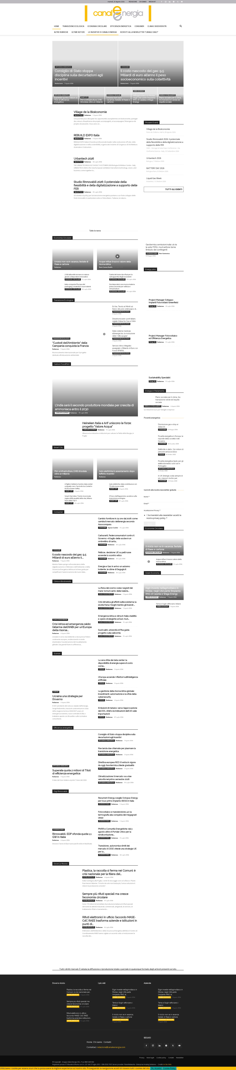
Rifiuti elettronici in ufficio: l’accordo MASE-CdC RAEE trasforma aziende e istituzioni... (79, 1015)
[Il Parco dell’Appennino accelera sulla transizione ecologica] (102, 498)
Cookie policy (161, 1058)
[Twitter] (178, 1)
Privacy (141, 1058)
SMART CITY (84, 97)
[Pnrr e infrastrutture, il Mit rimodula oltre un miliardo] (92, 96)
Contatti (107, 1042)
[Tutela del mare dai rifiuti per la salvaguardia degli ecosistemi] (102, 276)
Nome (146, 497)
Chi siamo (97, 1042)
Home (56, 26)
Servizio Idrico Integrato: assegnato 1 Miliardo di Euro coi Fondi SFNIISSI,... (125, 348)
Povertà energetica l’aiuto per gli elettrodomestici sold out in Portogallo (170, 463)
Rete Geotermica (164, 253)
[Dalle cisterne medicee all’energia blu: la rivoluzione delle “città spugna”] (104, 334)
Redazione (59, 83)
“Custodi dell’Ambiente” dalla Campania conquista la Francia (70, 344)
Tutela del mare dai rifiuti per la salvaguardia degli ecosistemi (121, 275)
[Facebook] (161, 1)
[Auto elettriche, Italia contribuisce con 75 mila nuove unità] (102, 486)
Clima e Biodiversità (157, 26)
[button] (181, 26)
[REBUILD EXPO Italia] (61, 142)
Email (146, 503)
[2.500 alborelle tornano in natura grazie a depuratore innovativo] (57, 276)
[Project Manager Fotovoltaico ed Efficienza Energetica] (164, 326)
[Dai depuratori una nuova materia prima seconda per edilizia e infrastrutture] (102, 286)
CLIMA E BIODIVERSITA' (60, 619)
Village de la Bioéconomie (90, 111)
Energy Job (152, 306)
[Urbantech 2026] (61, 166)
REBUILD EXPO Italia (86, 135)
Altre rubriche (61, 32)
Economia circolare (97, 26)
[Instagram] (165, 1)
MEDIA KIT (152, 2)
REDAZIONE (133, 2)
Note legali (150, 1058)
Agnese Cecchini (113, 528)
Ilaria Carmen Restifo (105, 267)
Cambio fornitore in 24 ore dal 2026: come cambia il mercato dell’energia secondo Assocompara (118, 521)
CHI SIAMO (143, 2)
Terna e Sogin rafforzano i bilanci (168, 604)
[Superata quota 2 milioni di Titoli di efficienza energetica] (65, 96)
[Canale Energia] (118, 13)
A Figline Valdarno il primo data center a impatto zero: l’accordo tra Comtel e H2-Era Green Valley (79, 486)
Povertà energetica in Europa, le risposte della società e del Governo (170, 438)
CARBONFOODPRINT (62, 412)
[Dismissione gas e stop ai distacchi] (150, 427)
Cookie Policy (169, 1068)
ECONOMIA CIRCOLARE (113, 95)
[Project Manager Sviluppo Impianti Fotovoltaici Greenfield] (164, 288)
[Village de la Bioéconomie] (61, 119)
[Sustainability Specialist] (164, 363)
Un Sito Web (167, 1064)
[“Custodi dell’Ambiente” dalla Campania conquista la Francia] (72, 325)
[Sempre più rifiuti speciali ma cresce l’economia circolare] (65, 901)
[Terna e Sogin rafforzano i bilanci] (149, 606)
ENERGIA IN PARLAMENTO (167, 95)
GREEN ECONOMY (139, 91)
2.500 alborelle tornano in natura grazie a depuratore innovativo (77, 275)
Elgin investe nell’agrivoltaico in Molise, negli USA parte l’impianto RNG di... (124, 992)
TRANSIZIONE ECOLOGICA (61, 338)
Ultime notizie (78, 32)
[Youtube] (182, 1)
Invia (150, 524)
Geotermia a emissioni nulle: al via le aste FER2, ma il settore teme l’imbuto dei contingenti (161, 247)
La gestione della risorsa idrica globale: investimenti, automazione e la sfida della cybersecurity (117, 694)
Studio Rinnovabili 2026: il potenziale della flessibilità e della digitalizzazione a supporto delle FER (105, 185)
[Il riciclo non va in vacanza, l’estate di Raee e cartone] (118, 96)
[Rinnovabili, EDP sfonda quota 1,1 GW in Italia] (72, 816)
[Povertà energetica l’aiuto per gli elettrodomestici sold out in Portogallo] (150, 464)
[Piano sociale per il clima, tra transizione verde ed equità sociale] (171, 96)
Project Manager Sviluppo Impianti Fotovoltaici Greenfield (163, 301)
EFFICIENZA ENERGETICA (63, 67)
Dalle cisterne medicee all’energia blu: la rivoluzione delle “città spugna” (123, 333)
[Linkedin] (169, 1)
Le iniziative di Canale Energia (102, 32)
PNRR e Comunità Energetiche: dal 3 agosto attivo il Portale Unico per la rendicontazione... (115, 832)
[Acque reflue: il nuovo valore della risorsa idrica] (117, 256)
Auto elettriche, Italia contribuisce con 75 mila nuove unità (123, 485)
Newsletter (180, 1058)
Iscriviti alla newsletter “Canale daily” (139, 32)
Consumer (139, 26)
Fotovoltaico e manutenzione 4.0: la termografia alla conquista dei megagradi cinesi (117, 815)
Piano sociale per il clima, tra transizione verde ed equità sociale (167, 399)
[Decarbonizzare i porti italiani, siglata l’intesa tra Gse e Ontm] (104, 322)
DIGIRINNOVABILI (58, 829)
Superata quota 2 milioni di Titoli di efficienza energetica (71, 772)
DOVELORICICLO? (88, 877)
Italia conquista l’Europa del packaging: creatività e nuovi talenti (78, 285)
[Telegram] (174, 1)
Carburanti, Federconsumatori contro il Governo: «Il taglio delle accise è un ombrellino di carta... (116, 538)
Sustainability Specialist (159, 377)
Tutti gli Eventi (173, 189)
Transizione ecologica (73, 26)
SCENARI (56, 691)
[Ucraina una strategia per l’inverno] (72, 678)
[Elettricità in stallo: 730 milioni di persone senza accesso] (150, 452)
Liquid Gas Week (154, 178)
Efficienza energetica (120, 26)
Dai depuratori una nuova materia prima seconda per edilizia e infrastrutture (122, 286)
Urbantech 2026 (84, 158)
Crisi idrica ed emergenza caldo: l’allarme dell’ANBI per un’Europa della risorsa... (72, 627)
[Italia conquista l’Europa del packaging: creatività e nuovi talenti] (57, 286)
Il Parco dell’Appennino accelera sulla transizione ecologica (123, 497)
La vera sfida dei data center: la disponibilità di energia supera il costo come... (115, 663)
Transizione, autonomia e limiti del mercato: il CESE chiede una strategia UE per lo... (117, 848)
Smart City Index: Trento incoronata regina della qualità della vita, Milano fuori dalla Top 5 (78, 498)
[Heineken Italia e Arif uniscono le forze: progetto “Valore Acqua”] (65, 430)
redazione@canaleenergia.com (111, 1047)
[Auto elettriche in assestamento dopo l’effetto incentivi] (117, 465)
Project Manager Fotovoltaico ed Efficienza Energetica (163, 336)
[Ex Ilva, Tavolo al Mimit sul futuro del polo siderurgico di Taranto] (104, 309)
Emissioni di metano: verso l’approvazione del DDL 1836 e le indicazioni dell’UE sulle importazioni (117, 711)
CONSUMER (125, 67)
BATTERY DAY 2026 (155, 168)
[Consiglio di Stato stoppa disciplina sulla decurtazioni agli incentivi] (85, 69)
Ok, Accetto (156, 1068)
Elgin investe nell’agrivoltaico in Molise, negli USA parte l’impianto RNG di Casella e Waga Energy (163, 591)
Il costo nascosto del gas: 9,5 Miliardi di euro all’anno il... (69, 556)
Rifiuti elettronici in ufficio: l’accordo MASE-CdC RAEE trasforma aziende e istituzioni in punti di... (109, 921)
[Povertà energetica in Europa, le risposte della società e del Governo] (150, 439)
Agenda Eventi (78, 115)
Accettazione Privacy (152, 510)
